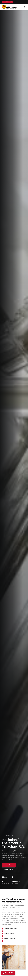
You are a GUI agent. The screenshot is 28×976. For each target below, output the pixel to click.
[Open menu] (24, 7)
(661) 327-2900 (8, 2)
